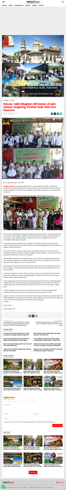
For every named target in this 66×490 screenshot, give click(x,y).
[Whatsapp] (61, 113)
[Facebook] (29, 316)
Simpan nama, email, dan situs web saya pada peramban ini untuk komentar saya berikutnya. (30, 422)
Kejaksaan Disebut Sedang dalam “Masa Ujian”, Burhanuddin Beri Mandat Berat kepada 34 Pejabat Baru (48, 349)
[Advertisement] (33, 21)
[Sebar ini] (52, 113)
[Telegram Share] (58, 113)
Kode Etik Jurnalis (49, 487)
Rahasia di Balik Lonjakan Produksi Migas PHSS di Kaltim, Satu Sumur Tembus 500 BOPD (47, 334)
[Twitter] (33, 316)
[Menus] (3, 2)
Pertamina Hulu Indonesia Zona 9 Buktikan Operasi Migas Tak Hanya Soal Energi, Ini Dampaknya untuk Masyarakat (47, 344)
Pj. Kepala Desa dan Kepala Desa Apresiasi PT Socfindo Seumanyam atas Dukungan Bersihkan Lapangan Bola (16, 334)
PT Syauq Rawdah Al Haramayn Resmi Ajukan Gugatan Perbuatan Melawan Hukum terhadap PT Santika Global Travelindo (47, 339)
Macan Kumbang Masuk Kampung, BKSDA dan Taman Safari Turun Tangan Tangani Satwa (17, 344)
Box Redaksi (25, 487)
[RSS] (36, 316)
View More (33, 472)
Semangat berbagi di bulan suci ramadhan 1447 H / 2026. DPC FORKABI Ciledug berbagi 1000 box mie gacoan (49, 323)
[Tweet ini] (55, 113)
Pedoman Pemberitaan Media (36, 487)
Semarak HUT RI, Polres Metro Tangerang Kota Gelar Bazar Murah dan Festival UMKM (17, 349)
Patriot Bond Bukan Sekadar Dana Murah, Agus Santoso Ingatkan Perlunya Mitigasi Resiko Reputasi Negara (16, 339)
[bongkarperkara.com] (33, 2)
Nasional (5, 114)
